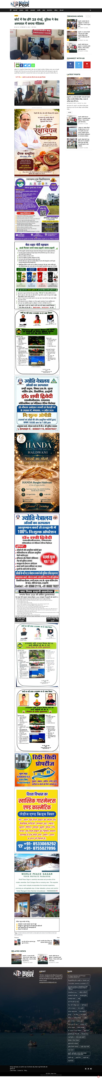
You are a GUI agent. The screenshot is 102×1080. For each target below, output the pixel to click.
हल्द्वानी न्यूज (70, 1057)
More (69, 112)
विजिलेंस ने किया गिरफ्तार (73, 1040)
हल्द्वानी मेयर (78, 1057)
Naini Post (53, 1073)
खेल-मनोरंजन (49, 10)
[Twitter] (29, 65)
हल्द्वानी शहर (20, 934)
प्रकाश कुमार (80, 1021)
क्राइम (43, 10)
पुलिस (38, 933)
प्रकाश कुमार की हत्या (73, 1024)
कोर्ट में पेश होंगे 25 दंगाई (31, 933)
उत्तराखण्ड (21, 10)
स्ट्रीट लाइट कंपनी (85, 1047)
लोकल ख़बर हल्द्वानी (80, 1037)
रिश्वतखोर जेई (84, 1034)
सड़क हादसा (70, 1050)
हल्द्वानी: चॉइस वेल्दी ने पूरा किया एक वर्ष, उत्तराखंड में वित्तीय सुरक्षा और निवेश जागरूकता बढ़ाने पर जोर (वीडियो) (72, 47)
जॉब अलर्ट (61, 10)
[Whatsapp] (33, 65)
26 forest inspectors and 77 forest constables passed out (76, 976)
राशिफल (55, 10)
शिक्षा (73, 93)
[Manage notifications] (98, 1077)
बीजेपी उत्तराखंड (80, 1027)
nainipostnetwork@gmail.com (48, 982)
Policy (25, 1070)
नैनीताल (69, 1018)
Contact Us (20, 1070)
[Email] (17, 65)
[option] (78, 25)
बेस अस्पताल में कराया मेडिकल (45, 933)
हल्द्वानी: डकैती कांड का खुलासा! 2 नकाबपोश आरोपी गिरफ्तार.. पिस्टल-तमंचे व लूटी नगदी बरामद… (43, 959)
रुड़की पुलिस (71, 1037)
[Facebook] (21, 65)
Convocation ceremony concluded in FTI (78, 983)
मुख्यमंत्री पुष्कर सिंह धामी (73, 1034)
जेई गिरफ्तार (84, 1005)
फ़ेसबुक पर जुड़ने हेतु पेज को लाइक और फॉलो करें (30, 926)
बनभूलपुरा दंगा (83, 1024)
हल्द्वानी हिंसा (70, 1061)
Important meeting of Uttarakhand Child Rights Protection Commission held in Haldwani (78, 988)
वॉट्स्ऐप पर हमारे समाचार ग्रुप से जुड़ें (27, 924)
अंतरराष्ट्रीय (32, 10)
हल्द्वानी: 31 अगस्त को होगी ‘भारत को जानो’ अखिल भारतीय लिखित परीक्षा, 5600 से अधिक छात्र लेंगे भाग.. (16, 959)
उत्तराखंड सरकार (71, 998)
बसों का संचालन (71, 1027)
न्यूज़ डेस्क (17, 27)
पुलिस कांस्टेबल (71, 1021)
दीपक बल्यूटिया (82, 1011)
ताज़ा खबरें (15, 10)
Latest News (13, 1070)
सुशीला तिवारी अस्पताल (73, 1047)
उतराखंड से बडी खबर (22, 933)
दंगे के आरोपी (80, 1008)
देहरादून (69, 1015)
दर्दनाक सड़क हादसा (72, 1011)
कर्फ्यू (79, 998)
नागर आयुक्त (83, 1015)
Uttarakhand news (72, 992)
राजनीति (38, 10)
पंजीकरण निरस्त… (78, 1018)
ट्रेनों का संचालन (71, 1008)
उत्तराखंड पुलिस (83, 995)
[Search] (90, 10)
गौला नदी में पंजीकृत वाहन (73, 1005)
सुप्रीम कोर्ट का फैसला (73, 1043)
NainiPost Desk (72, 103)
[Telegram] (25, 65)
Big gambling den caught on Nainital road (78, 980)
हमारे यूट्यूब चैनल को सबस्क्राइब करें (27, 927)
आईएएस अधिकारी (83, 992)
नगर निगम (76, 1015)
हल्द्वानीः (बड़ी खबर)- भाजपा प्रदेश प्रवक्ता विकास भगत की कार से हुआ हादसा (77, 1053)
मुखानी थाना (86, 1031)
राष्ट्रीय (26, 10)
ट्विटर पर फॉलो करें (23, 929)
